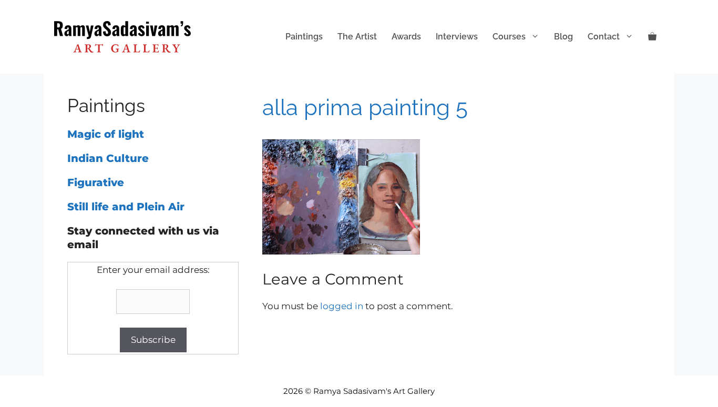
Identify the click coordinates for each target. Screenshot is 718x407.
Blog (563, 37)
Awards (406, 37)
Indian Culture (108, 158)
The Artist (357, 37)
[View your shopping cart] (652, 37)
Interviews (457, 37)
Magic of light (105, 134)
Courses (509, 37)
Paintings (304, 37)
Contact (604, 37)
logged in (341, 306)
